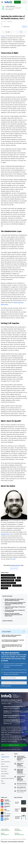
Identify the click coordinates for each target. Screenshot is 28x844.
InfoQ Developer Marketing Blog (7, 779)
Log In (2, 759)
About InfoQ (4, 771)
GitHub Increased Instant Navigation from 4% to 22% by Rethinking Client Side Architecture (15, 604)
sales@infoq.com (18, 830)
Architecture (17, 565)
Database (4, 588)
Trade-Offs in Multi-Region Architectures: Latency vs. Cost (15, 607)
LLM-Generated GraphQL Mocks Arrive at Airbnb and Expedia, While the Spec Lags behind (12, 646)
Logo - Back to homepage (8, 2)
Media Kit (3, 776)
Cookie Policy (21, 841)
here (14, 559)
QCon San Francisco (22, 783)
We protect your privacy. (6, 685)
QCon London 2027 (21, 790)
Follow (24, 26)
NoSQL (18, 580)
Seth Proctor (7, 26)
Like (8, 32)
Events (2, 764)
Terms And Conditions (12, 841)
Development (6, 631)
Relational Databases (7, 580)
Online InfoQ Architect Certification (20, 764)
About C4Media (4, 773)
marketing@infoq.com (19, 834)
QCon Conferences (5, 761)
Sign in (24, 2)
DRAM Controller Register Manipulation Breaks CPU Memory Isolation (11, 636)
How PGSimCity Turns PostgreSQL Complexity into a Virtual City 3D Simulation (13, 640)
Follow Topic (14, 568)
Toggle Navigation (2, 2)
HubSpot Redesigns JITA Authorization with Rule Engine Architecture (14, 600)
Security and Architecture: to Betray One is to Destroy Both (15, 611)
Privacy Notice (4, 841)
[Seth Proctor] (2, 27)
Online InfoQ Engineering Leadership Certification (20, 771)
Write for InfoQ (4, 766)
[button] (14, 682)
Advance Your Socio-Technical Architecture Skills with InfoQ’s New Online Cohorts (13, 615)
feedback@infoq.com (5, 830)
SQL (19, 577)
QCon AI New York (21, 787)
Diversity (3, 783)
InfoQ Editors (4, 768)
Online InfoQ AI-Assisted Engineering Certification (21, 778)
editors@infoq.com (5, 834)
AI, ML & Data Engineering (8, 577)
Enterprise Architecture (8, 582)
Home (2, 754)
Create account (5, 756)
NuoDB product (5, 534)
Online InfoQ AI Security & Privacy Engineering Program (21, 758)
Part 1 (4, 36)
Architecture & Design (7, 575)
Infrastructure (6, 585)
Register (17, 2)
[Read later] (21, 32)
